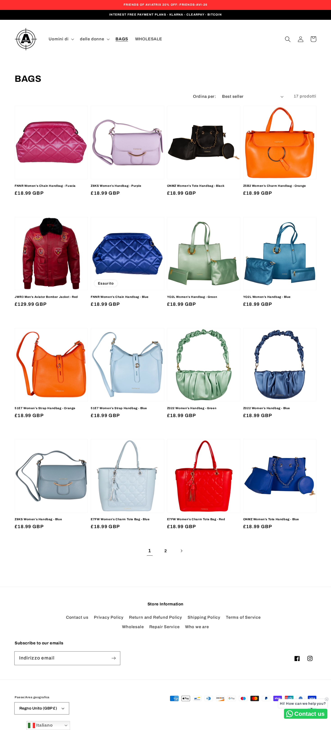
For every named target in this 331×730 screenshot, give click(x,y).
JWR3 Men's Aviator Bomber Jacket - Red (46, 297)
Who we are (197, 627)
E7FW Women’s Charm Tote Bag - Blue (120, 519)
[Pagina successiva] (181, 551)
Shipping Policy (204, 617)
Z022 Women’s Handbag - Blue (266, 408)
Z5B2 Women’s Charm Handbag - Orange (274, 185)
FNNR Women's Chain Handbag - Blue (120, 297)
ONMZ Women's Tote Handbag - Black (195, 185)
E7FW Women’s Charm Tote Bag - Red (196, 519)
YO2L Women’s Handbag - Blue (267, 297)
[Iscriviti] (113, 658)
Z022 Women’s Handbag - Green (192, 408)
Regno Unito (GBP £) (38, 708)
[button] (287, 39)
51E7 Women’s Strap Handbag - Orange (45, 408)
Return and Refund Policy (155, 617)
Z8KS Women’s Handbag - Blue (38, 519)
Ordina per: (204, 96)
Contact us (77, 617)
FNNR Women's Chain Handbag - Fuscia (45, 185)
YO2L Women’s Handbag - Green (192, 297)
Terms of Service (243, 617)
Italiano (44, 725)
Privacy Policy (109, 617)
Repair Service (164, 627)
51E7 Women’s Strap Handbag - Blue (119, 408)
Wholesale (133, 627)
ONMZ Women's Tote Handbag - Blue (271, 519)
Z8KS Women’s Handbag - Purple (116, 185)
